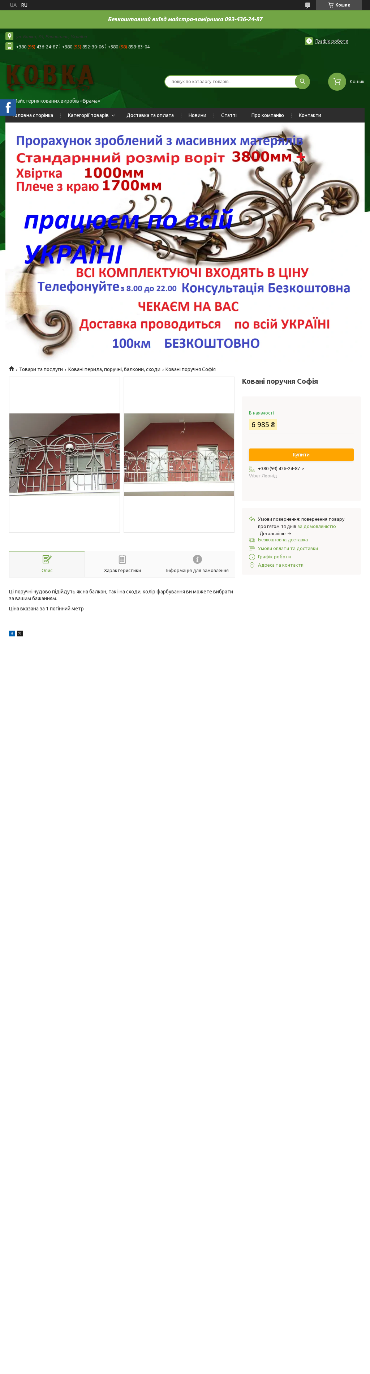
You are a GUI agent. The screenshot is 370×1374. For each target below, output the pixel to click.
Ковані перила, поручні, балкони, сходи (114, 369)
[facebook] (12, 634)
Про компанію (267, 115)
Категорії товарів (88, 115)
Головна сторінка (33, 115)
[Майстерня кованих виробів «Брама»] (50, 77)
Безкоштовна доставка (283, 539)
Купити (301, 455)
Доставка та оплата (150, 115)
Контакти (310, 115)
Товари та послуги (41, 369)
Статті (229, 115)
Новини (197, 115)
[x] (20, 634)
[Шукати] (302, 81)
